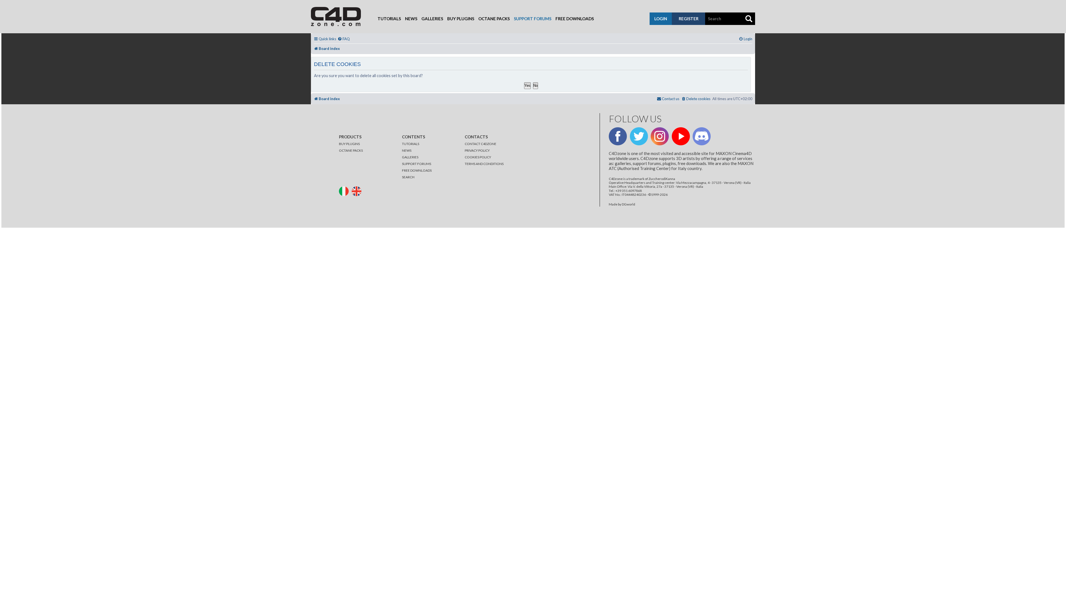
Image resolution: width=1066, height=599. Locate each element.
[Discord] (702, 136)
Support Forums (532, 19)
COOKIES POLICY (478, 157)
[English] (358, 191)
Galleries (432, 19)
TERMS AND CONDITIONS (484, 164)
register (688, 18)
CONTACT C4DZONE (480, 144)
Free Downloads (574, 19)
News (411, 19)
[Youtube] (681, 136)
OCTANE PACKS (351, 150)
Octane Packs (494, 19)
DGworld (628, 204)
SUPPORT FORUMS (416, 164)
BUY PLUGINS (349, 144)
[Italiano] (345, 191)
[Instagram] (660, 136)
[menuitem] (344, 39)
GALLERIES (410, 157)
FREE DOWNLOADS (417, 170)
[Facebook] (618, 136)
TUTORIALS (410, 144)
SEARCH (408, 177)
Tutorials (389, 19)
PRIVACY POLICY (477, 150)
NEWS (406, 150)
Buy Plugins (460, 19)
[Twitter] (639, 136)
